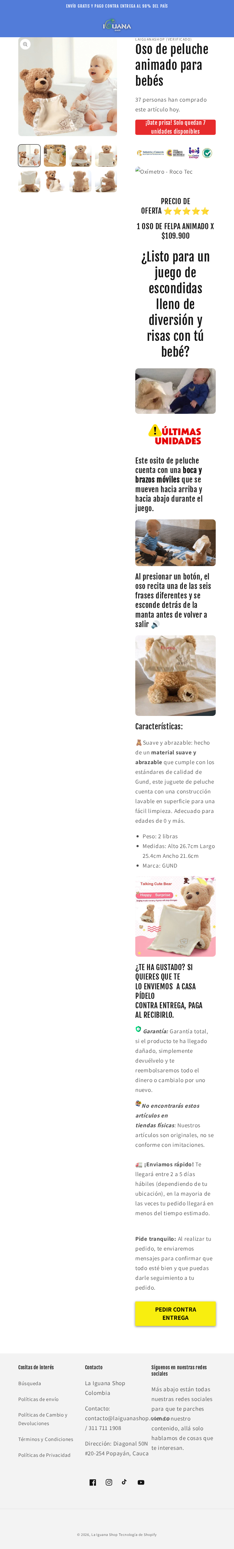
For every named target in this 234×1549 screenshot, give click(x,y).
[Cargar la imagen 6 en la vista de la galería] (55, 181)
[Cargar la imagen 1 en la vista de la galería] (29, 156)
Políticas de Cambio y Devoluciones (43, 1419)
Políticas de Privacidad (44, 1455)
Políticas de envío (38, 1399)
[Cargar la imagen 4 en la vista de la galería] (106, 156)
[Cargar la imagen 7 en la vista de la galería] (80, 181)
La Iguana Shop (104, 1534)
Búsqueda (29, 1383)
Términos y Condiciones (45, 1439)
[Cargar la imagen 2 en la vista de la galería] (55, 156)
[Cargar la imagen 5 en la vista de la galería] (29, 181)
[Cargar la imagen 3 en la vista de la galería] (80, 156)
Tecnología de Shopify (138, 1534)
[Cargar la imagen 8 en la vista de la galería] (106, 181)
